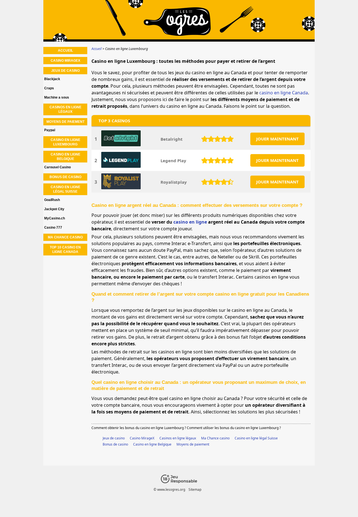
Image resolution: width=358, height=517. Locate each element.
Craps (49, 88)
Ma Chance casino (215, 438)
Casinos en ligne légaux (177, 438)
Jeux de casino (114, 438)
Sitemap (195, 489)
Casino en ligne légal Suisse (256, 438)
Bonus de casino (115, 444)
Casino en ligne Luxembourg (65, 142)
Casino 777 (53, 227)
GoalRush (52, 200)
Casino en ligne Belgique (152, 444)
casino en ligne (190, 222)
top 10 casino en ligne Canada (65, 249)
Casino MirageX (142, 438)
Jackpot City (54, 209)
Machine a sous (56, 97)
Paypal (49, 130)
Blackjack (52, 79)
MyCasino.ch (54, 218)
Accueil (65, 50)
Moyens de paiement (192, 444)
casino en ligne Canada (283, 93)
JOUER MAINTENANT (277, 139)
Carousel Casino (57, 167)
